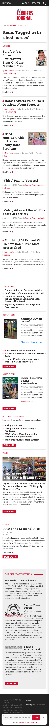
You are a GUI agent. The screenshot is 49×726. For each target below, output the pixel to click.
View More (9, 366)
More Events (10, 557)
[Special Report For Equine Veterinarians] (10, 388)
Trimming (12, 73)
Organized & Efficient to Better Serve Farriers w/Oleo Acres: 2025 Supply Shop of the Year (24, 486)
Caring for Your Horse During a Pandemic (20, 429)
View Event (7, 552)
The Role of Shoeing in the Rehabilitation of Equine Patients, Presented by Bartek (22, 299)
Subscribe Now (27, 402)
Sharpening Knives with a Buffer (22, 439)
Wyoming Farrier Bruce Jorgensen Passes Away (22, 305)
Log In (26, 3)
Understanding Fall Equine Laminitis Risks (25, 354)
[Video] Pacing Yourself (20, 181)
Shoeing (5, 73)
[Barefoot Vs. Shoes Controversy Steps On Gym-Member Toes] (41, 57)
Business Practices (32, 185)
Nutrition (6, 156)
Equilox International (32, 648)
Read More (7, 92)
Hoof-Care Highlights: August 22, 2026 (24, 293)
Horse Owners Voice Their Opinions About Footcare (23, 103)
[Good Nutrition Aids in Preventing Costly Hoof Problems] (37, 138)
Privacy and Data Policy (35, 705)
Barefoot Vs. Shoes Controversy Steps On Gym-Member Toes (13, 58)
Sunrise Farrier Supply (32, 606)
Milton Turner (9, 153)
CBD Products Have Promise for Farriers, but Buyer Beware (21, 435)
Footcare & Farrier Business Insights (23, 290)
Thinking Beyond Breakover (21, 350)
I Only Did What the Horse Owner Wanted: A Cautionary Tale (22, 360)
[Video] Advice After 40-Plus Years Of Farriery (24, 212)
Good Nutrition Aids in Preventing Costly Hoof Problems (13, 141)
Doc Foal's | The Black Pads (20, 580)
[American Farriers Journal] (10, 329)
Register (36, 3)
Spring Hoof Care (13, 425)
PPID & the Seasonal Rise (21, 529)
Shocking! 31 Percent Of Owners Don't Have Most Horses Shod (21, 244)
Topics (8, 3)
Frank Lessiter (9, 71)
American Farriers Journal (31, 320)
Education (6, 255)
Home (5, 26)
